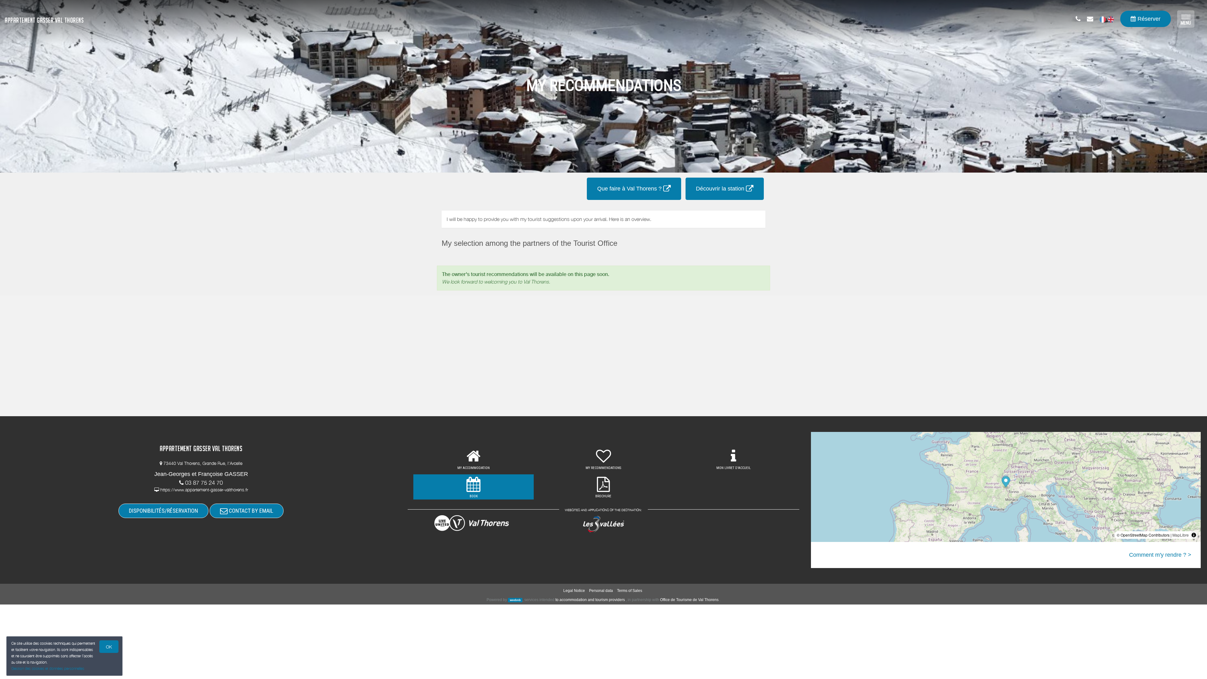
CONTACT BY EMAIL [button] (250, 510)
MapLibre (1180, 535)
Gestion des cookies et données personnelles (47, 668)
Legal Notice (574, 590)
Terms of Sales (629, 590)
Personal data (601, 590)
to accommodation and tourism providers (590, 600)
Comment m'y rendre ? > (1160, 555)
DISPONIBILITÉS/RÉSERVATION (163, 510)
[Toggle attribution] (1194, 535)
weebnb (515, 600)
